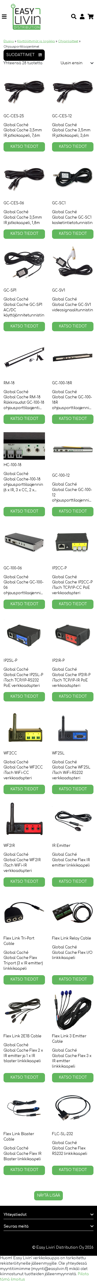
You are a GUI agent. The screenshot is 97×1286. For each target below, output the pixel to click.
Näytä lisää (48, 1196)
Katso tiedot (24, 147)
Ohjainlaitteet (68, 41)
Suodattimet (20, 55)
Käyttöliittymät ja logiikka (36, 41)
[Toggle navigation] (6, 16)
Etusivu (9, 41)
